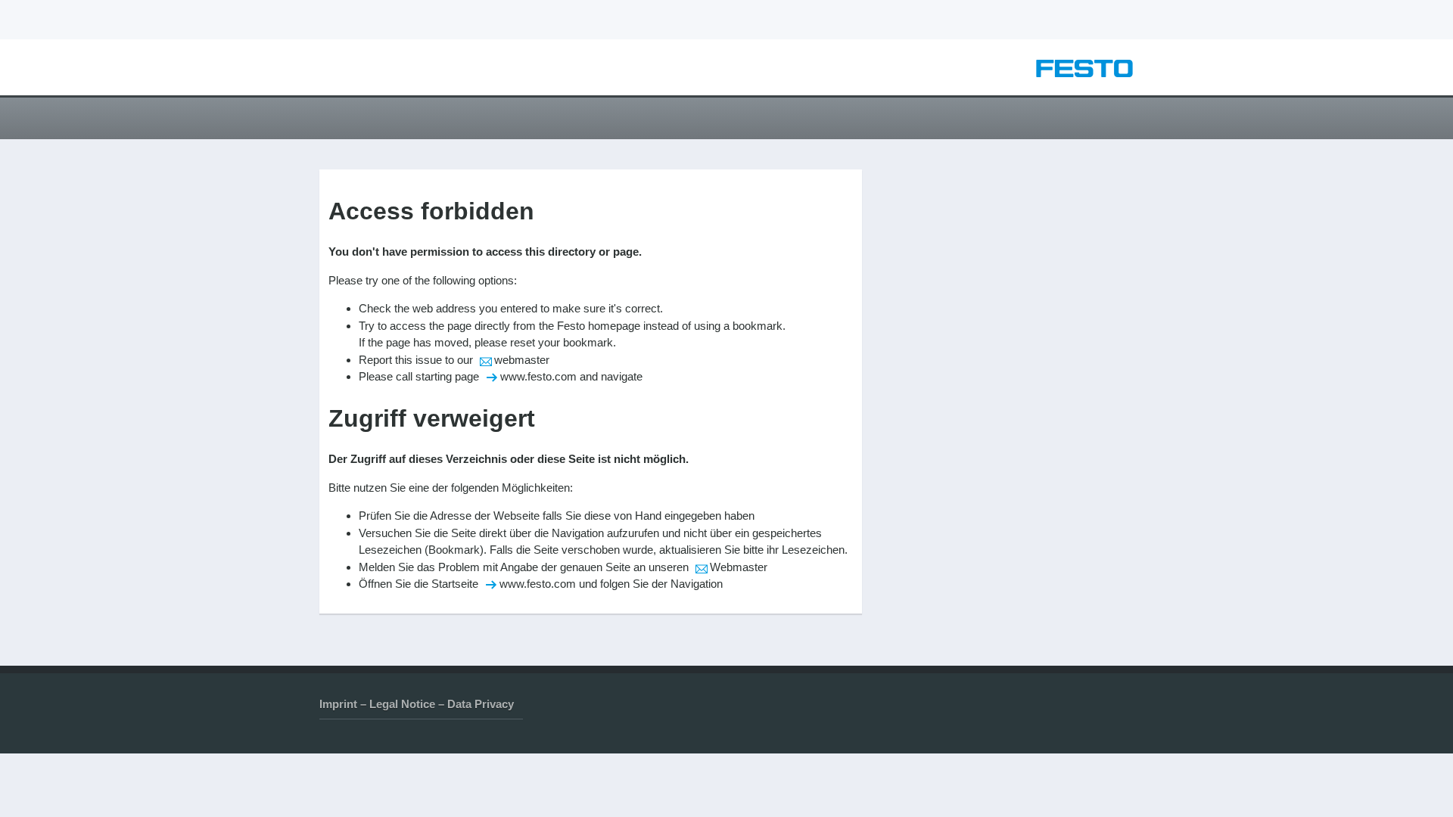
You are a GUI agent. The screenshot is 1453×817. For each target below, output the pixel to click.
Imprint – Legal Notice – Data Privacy (416, 703)
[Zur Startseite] (1084, 73)
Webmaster (738, 567)
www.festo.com (538, 376)
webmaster (521, 359)
